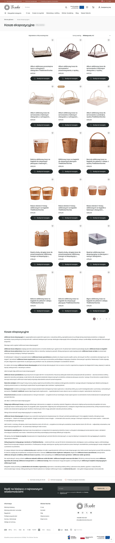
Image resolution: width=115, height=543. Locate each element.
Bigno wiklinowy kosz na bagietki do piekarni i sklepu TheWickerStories (97, 301)
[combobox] (45, 7)
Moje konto (43, 519)
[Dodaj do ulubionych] (53, 40)
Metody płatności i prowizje (12, 510)
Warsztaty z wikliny (52, 13)
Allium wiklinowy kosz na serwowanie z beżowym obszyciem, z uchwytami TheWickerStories (67, 115)
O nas (28, 13)
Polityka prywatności (10, 516)
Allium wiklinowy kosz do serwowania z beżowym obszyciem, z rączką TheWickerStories (96, 68)
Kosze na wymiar (38, 13)
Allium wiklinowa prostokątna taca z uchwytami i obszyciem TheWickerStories (41, 68)
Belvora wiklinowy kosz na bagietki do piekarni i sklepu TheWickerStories (40, 301)
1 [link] (94, 319)
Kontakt (42, 510)
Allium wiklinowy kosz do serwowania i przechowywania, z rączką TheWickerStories (68, 68)
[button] (93, 7)
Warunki (79, 492)
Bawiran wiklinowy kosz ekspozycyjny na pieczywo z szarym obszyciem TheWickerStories (97, 254)
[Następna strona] (109, 319)
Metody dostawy (9, 507)
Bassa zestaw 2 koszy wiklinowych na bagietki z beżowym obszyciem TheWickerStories (96, 208)
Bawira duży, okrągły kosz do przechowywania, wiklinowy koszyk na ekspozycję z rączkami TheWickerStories (69, 254)
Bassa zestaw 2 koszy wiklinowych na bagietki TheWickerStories (39, 208)
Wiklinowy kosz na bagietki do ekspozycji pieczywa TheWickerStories (68, 161)
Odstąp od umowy (9, 522)
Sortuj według (77, 35)
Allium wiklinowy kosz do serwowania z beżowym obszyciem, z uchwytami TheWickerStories (39, 115)
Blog (77, 13)
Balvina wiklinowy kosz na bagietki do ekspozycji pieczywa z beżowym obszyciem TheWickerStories (41, 161)
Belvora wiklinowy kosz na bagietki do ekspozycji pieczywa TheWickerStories (68, 301)
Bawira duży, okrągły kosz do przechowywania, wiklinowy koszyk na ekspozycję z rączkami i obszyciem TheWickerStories (41, 254)
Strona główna (8, 19)
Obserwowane (44, 516)
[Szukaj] (66, 7)
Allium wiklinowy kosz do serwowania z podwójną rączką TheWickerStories (96, 115)
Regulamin (7, 513)
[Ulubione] (87, 7)
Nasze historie (86, 13)
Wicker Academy (67, 13)
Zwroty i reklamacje (10, 519)
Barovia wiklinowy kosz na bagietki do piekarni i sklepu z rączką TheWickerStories (98, 161)
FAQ (41, 513)
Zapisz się (100, 488)
